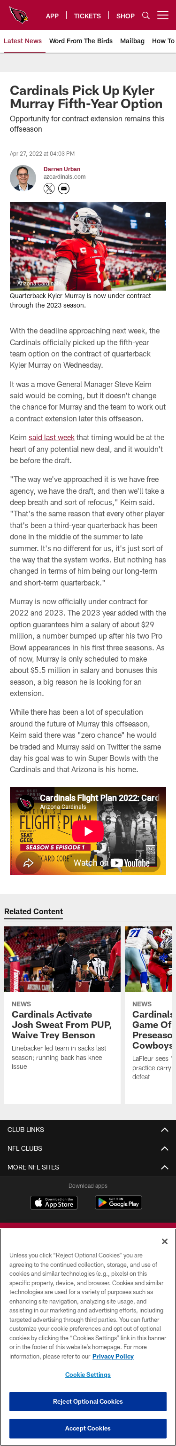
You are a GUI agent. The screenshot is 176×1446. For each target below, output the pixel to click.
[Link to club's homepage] (19, 11)
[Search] (146, 15)
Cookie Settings (88, 1374)
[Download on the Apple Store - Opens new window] (53, 1204)
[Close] (164, 1241)
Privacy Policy (113, 1356)
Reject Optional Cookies (88, 1401)
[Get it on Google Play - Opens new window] (118, 1207)
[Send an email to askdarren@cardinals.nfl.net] (63, 188)
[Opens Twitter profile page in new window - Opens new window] (49, 188)
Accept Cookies (88, 1428)
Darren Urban (62, 169)
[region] (88, 1337)
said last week (52, 437)
